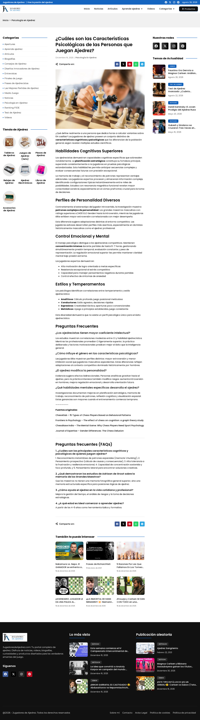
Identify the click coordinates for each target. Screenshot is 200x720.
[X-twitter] (170, 2)
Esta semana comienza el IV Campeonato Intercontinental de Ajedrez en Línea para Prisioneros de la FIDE (110, 650)
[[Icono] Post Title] (159, 72)
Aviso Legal (141, 712)
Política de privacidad (184, 712)
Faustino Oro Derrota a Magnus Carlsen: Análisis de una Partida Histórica (182, 72)
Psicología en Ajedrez (23, 20)
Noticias (173, 103)
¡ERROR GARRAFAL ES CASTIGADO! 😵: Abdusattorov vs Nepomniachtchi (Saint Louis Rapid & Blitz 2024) (110, 686)
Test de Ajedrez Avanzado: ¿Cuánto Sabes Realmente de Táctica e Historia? (179, 90)
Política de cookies (160, 712)
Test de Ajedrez (176, 84)
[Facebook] (166, 2)
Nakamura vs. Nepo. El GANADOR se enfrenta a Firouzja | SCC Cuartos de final (69, 569)
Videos (172, 66)
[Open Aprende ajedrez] (142, 8)
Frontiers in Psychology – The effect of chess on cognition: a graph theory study (100, 420)
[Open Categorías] (174, 8)
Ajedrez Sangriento (167, 648)
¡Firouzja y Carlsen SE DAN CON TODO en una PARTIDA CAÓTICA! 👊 (131, 602)
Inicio (6, 20)
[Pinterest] (178, 2)
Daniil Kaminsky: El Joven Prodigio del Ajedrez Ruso (182, 108)
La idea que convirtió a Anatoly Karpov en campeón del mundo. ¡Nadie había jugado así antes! (108, 668)
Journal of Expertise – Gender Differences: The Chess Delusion (90, 430)
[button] (117, 64)
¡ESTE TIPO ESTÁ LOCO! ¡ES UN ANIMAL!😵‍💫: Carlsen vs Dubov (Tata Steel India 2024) (176, 683)
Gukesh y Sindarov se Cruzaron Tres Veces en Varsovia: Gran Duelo (181, 127)
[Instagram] (174, 2)
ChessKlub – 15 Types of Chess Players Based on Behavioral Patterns (93, 415)
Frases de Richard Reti (98, 564)
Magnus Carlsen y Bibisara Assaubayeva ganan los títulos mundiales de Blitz (174, 665)
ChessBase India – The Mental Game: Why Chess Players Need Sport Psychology (100, 425)
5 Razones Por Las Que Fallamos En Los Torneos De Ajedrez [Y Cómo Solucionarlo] (130, 569)
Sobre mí (115, 712)
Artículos (96, 662)
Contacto (127, 712)
